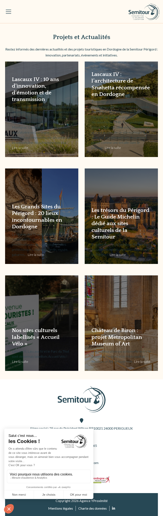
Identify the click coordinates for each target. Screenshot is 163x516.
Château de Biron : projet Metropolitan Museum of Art (116, 337)
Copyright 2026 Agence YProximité (82, 501)
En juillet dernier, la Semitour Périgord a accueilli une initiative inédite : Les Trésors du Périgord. (121, 249)
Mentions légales (60, 508)
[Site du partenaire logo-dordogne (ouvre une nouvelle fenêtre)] (101, 479)
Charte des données (92, 508)
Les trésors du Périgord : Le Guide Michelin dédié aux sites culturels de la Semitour (120, 223)
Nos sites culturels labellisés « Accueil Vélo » (36, 337)
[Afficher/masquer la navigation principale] (8, 12)
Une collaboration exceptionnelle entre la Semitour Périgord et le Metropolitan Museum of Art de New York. (120, 356)
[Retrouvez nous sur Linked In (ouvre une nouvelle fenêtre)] (113, 508)
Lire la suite (20, 148)
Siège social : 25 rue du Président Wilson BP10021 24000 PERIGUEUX (81, 428)
